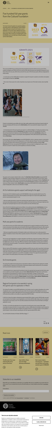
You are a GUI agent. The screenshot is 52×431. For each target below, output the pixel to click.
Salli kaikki (41, 417)
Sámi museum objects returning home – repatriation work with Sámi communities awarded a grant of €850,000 (42, 362)
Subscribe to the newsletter (9, 395)
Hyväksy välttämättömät (41, 422)
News (9, 8)
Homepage (4, 8)
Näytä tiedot (41, 425)
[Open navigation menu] (48, 2)
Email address (6, 388)
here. (26, 313)
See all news (46, 332)
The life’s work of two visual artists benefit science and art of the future (9, 361)
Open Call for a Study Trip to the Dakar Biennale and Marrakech (24, 361)
